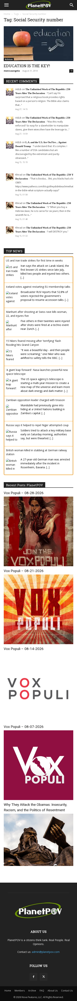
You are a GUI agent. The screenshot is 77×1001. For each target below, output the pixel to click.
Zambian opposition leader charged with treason (35, 400)
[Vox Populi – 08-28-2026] (38, 565)
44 (71, 70)
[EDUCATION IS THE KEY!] (38, 43)
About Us (53, 990)
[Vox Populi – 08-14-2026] (38, 721)
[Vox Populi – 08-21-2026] (38, 643)
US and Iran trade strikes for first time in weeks (34, 260)
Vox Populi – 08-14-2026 (24, 649)
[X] (43, 977)
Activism (9, 59)
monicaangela (12, 70)
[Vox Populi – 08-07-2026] (38, 799)
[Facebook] (33, 977)
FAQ (42, 990)
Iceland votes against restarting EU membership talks (38, 286)
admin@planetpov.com (46, 952)
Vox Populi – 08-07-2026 (24, 727)
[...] (22, 277)
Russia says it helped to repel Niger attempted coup (37, 425)
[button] (6, 5)
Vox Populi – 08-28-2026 (24, 493)
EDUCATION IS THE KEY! (27, 65)
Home (7, 14)
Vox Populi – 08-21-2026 (24, 571)
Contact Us (67, 990)
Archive (32, 990)
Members (20, 990)
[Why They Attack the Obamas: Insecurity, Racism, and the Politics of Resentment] (38, 865)
